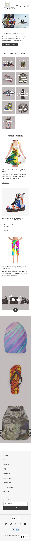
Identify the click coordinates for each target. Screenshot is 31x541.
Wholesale (6, 491)
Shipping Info (7, 482)
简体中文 (15, 519)
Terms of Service (8, 487)
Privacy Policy (7, 473)
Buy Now (5, 182)
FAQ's (5, 469)
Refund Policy (7, 478)
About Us (6, 464)
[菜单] (28, 6)
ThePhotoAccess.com (9, 460)
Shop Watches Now (9, 44)
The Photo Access (13, 535)
